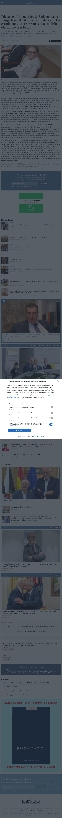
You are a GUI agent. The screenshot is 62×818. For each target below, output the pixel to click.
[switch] (51, 407)
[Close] (58, 381)
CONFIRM (19, 430)
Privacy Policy (40, 436)
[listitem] (31, 404)
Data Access (31, 436)
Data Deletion (21, 436)
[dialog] (31, 409)
